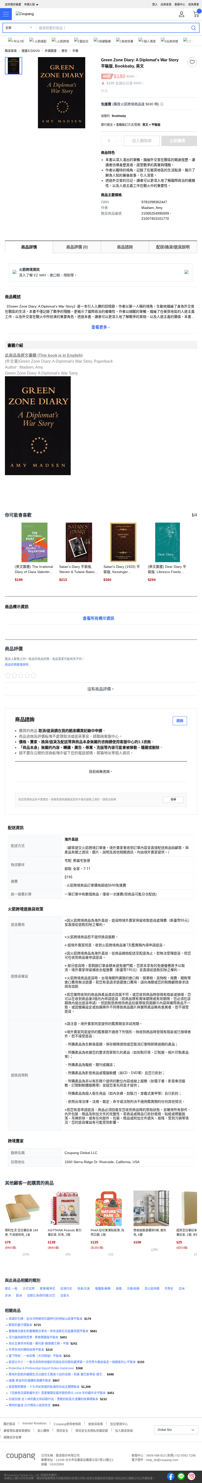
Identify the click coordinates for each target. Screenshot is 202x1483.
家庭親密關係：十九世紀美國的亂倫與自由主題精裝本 (44, 1387)
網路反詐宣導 (12, 1437)
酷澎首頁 (11, 51)
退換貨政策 (95, 1423)
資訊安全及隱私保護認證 (91, 1430)
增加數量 (118, 143)
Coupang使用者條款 (67, 1423)
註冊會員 (166, 4)
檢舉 (173, 799)
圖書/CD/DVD (31, 51)
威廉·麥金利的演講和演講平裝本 (30, 1380)
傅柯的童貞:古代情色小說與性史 (30, 1405)
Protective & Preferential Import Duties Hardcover (41, 1368)
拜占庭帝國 (152, 1288)
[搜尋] (193, 27)
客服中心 (179, 4)
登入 (155, 4)
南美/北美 (83, 1288)
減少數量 (118, 138)
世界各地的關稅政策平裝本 (26, 1349)
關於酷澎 (9, 1423)
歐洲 (19, 1295)
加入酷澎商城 (124, 1430)
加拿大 (64, 1295)
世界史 (169, 1288)
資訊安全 (62, 1430)
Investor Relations (34, 1423)
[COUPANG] (20, 1457)
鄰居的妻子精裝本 (20, 1325)
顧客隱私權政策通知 (17, 1430)
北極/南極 (133, 1288)
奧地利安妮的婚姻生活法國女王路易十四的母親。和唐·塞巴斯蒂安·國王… (57, 1374)
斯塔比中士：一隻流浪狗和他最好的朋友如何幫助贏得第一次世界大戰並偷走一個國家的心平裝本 (72, 1362)
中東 (75, 51)
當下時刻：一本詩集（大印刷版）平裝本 (35, 1356)
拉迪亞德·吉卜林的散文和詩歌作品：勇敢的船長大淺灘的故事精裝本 (53, 1399)
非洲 (8, 1295)
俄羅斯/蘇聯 (103, 1288)
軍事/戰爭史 (47, 1288)
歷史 (64, 51)
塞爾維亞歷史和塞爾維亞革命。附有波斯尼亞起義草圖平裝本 (48, 1331)
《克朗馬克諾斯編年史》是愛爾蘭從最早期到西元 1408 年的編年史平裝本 (57, 1393)
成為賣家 (193, 4)
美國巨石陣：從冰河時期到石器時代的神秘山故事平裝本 (46, 1319)
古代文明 (28, 1288)
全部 (8, 28)
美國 (119, 1288)
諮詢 (179, 721)
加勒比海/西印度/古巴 (41, 1295)
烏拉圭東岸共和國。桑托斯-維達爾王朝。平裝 (39, 1343)
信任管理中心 (119, 1423)
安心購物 (43, 1430)
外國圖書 (51, 51)
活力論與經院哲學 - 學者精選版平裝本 (33, 1337)
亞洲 (182, 1288)
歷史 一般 (11, 1288)
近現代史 (66, 1288)
